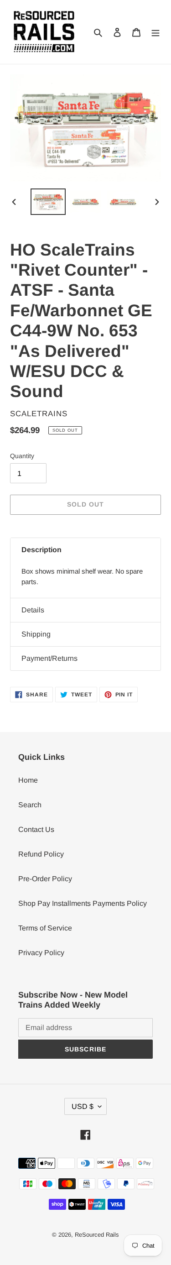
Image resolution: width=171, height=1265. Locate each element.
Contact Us (36, 829)
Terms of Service (45, 928)
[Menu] (155, 32)
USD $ (82, 1106)
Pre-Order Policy (45, 879)
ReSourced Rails (97, 1234)
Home (28, 780)
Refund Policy (41, 854)
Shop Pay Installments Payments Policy (82, 903)
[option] (48, 201)
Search (29, 805)
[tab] (85, 550)
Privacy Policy (41, 953)
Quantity (22, 456)
